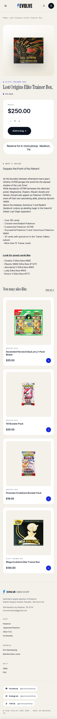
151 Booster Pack (14, 423)
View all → (49, 290)
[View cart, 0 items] (51, 6)
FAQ (4, 672)
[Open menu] (5, 5)
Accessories (8, 635)
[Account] (44, 6)
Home (5, 18)
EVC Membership (10, 650)
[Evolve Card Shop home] (24, 6)
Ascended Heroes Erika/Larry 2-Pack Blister (25, 353)
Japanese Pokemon (11, 627)
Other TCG (7, 632)
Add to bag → (19, 130)
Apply (5, 668)
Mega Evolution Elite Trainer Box (23, 562)
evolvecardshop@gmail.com (15, 610)
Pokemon (7, 624)
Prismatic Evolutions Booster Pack (23, 493)
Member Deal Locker (11, 654)
